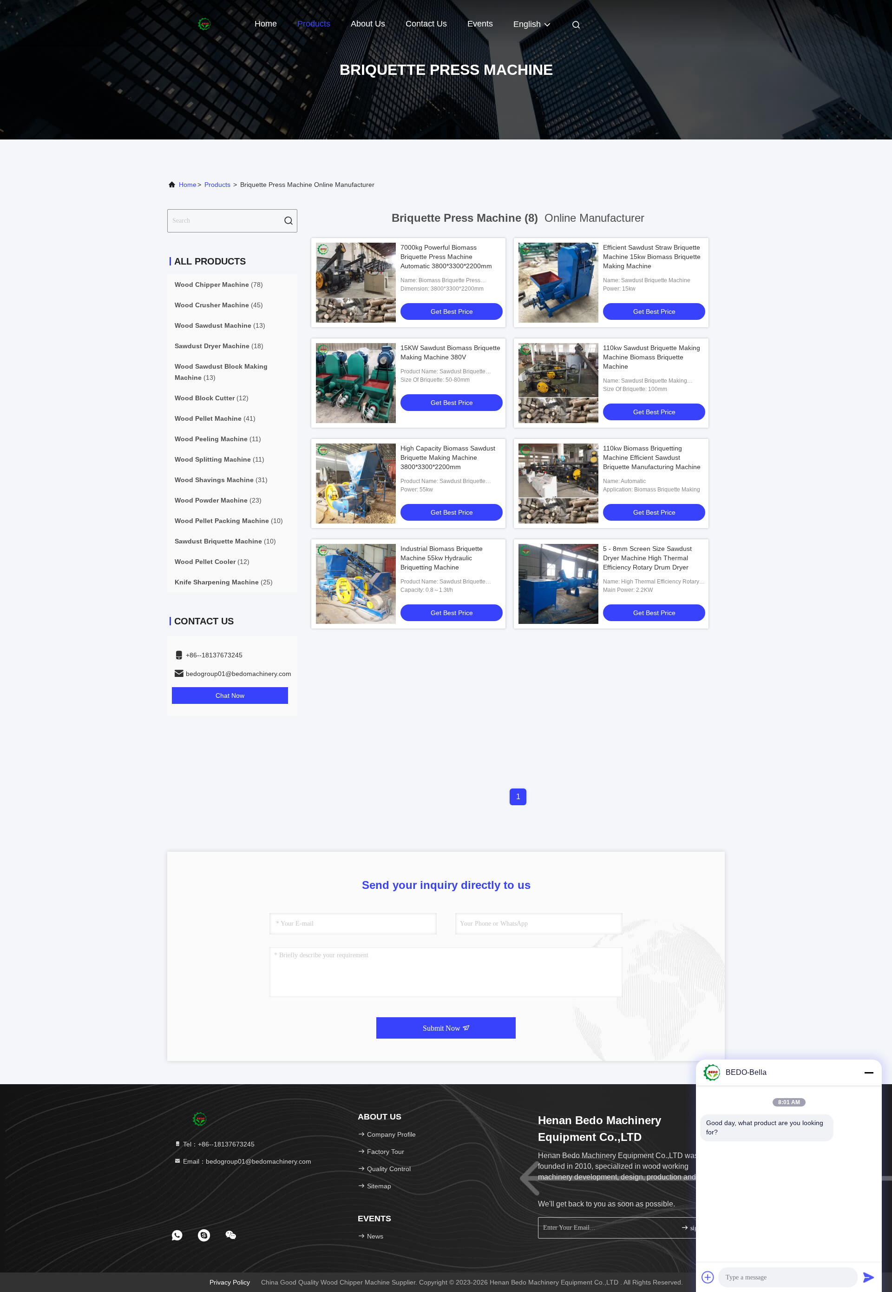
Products (313, 23)
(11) (218, 439)
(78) (219, 284)
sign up (699, 1228)
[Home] (204, 23)
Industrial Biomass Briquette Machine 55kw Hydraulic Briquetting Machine (441, 558)
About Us (368, 23)
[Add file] (708, 1277)
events (480, 23)
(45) (219, 305)
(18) (219, 346)
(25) (224, 582)
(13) (220, 325)
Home (266, 23)
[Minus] (868, 1072)
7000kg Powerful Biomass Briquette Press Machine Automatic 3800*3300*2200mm (446, 257)
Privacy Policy (230, 1282)
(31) (221, 480)
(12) (212, 398)
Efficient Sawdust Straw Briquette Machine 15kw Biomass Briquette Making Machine (652, 257)
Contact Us (426, 23)
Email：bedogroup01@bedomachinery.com (246, 1161)
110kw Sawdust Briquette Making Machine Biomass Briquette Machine (651, 357)
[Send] (868, 1277)
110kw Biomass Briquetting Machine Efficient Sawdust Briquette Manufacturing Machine (652, 457)
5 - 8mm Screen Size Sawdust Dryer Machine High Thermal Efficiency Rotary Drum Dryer (647, 558)
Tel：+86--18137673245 (218, 1144)
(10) (229, 520)
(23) (218, 500)
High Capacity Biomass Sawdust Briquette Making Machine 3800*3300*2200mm (447, 457)
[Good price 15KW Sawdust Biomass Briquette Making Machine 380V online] (356, 383)
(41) (215, 418)
